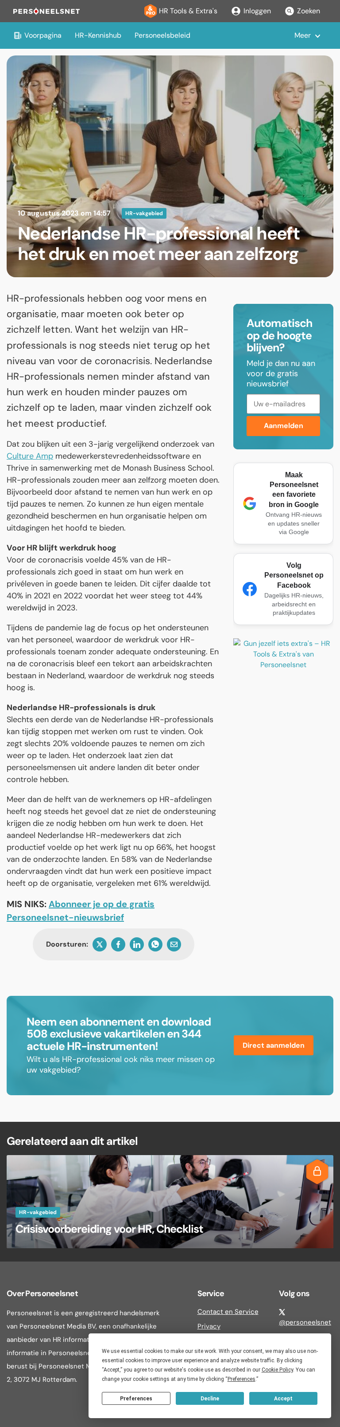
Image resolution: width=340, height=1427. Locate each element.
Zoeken (308, 11)
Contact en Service (228, 1311)
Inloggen (257, 11)
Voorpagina (43, 35)
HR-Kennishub (98, 35)
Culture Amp (30, 456)
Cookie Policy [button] (277, 1370)
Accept (283, 1399)
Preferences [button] (241, 1379)
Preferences (136, 1399)
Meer (302, 35)
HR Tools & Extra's (188, 11)
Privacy (208, 1326)
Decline (210, 1399)
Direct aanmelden (274, 1045)
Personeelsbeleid (162, 35)
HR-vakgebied (144, 213)
